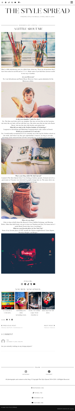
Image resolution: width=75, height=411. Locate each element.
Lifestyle (34, 25)
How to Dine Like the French (34, 313)
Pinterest (38, 397)
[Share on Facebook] (7, 320)
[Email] (15, 2)
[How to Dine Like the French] (34, 300)
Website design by (65, 408)
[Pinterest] (5, 2)
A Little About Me (28, 29)
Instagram (38, 388)
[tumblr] (12, 2)
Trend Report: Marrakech (12, 327)
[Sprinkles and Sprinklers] (21, 300)
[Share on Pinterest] (12, 320)
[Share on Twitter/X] (9, 320)
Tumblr (25, 71)
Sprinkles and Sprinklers (21, 313)
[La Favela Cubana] (7, 300)
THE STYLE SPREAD (37, 11)
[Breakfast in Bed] (48, 300)
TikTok (38, 393)
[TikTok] (9, 2)
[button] (72, 2)
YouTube (38, 402)
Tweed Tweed (49, 327)
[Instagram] (2, 2)
